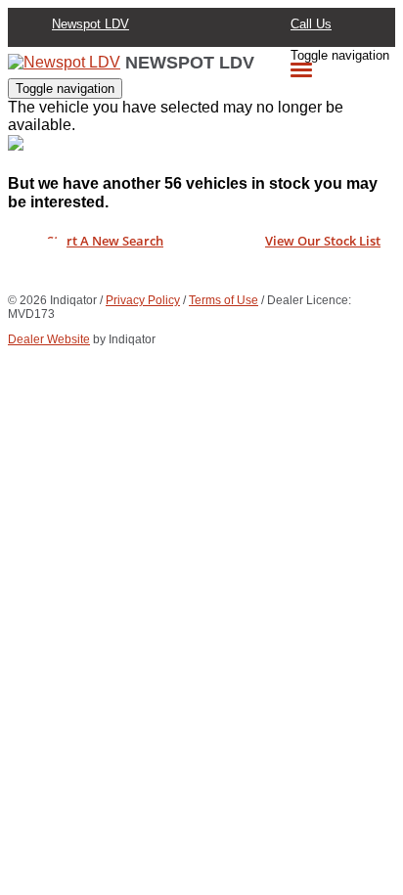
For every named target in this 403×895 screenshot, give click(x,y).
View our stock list (323, 240)
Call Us (311, 24)
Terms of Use (223, 300)
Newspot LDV (90, 24)
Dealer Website (49, 339)
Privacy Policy (143, 300)
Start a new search (105, 240)
